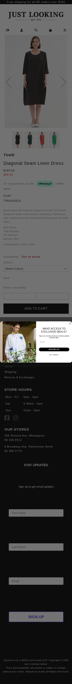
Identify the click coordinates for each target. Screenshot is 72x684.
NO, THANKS (54, 355)
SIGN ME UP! (54, 349)
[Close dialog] (70, 323)
